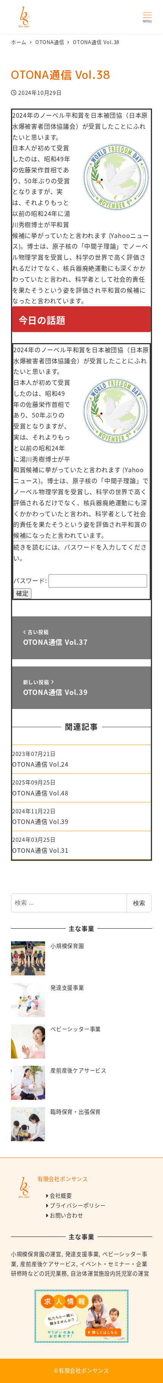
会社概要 (61, 1195)
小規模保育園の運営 (36, 1254)
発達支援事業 (82, 1254)
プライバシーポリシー (78, 1205)
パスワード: (31, 580)
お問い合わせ (66, 1215)
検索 (139, 903)
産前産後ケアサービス (48, 1264)
